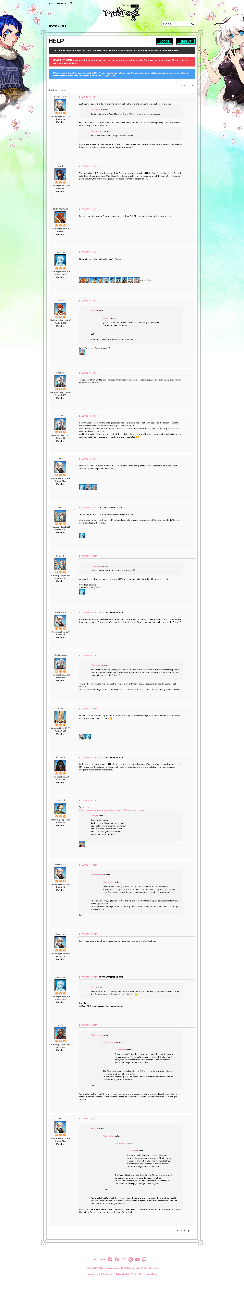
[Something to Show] (56, 268)
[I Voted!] (56, 113)
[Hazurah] (100, 280)
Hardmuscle (96, 566)
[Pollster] (64, 268)
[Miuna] (60, 424)
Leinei (60, 300)
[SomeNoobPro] (60, 105)
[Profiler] (60, 432)
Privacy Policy (122, 1274)
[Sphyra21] (94, 486)
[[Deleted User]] (106, 280)
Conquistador (97, 131)
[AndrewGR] (112, 280)
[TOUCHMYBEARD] (60, 217)
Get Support (108, 1274)
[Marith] (60, 174)
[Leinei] (60, 309)
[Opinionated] (64, 182)
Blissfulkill (60, 372)
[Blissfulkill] (88, 280)
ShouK (60, 458)
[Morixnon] (60, 765)
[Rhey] (60, 717)
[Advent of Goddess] (64, 113)
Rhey (60, 708)
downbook (60, 800)
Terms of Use (138, 1274)
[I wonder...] (56, 225)
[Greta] (82, 736)
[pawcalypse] (60, 260)
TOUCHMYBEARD (60, 209)
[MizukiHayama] (60, 663)
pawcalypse (60, 252)
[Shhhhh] (60, 316)
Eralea (94, 310)
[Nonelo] (130, 280)
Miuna (60, 415)
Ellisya (94, 815)
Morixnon (60, 757)
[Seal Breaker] (60, 113)
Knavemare (60, 934)
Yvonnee (107, 318)
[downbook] (60, 808)
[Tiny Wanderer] (64, 816)
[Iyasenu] (94, 280)
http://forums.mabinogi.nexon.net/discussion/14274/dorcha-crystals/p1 (112, 810)
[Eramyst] (137, 280)
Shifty (60, 1025)
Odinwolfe (95, 109)
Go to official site (59, 3)
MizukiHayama (60, 655)
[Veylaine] (82, 280)
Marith (60, 166)
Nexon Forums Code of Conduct (114, 73)
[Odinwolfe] (82, 844)
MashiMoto (60, 612)
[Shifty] (60, 1033)
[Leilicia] (118, 280)
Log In (164, 41)
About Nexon (152, 1274)
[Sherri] (82, 352)
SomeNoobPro (60, 97)
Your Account (94, 1274)
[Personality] (60, 182)
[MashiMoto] (60, 620)
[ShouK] (60, 467)
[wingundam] (124, 280)
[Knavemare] (60, 942)
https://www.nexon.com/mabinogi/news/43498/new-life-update (145, 50)
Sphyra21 (60, 507)
